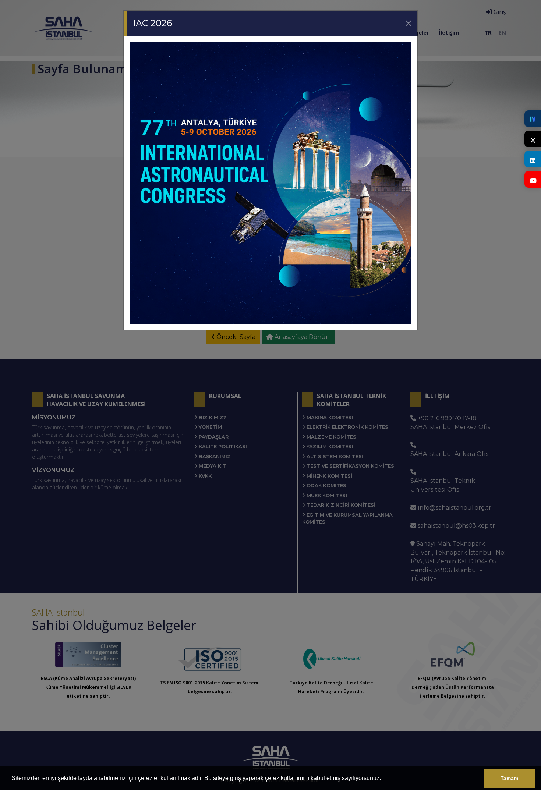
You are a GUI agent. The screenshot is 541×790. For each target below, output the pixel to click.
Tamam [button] (509, 778)
